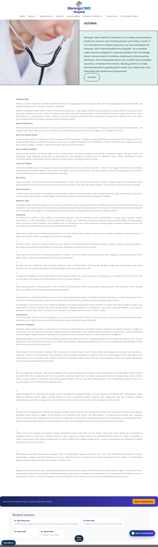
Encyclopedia (73, 16)
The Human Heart (129, 16)
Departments (46, 16)
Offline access (79, 538)
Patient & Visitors (92, 16)
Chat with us (8, 543)
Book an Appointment (144, 501)
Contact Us (112, 16)
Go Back (92, 77)
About (31, 16)
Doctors (60, 16)
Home (22, 16)
